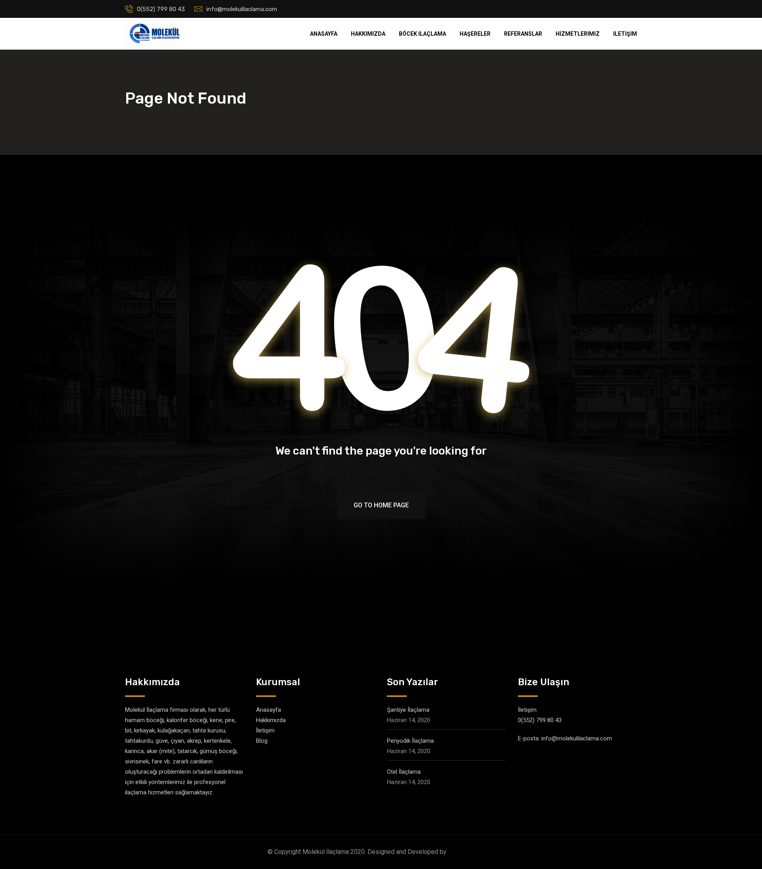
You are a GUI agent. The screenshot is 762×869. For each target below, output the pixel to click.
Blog (261, 740)
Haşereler (475, 34)
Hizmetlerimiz (578, 34)
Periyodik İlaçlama (410, 740)
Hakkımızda (368, 34)
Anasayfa (323, 34)
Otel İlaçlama (404, 771)
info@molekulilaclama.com (241, 9)
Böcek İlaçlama (422, 34)
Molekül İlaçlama (471, 852)
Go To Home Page (381, 505)
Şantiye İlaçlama (408, 709)
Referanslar (523, 34)
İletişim (625, 34)
